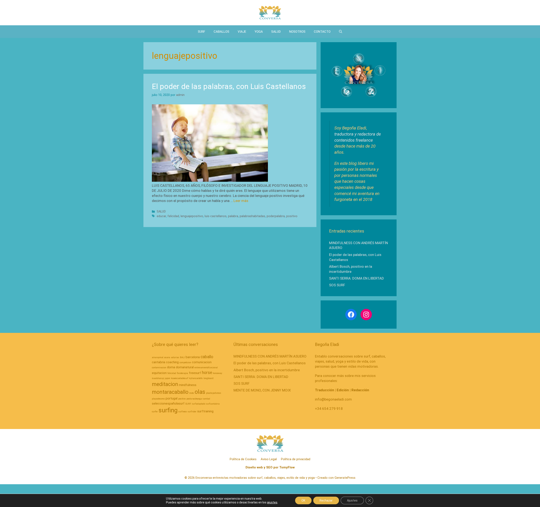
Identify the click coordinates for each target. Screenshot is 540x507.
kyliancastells (196, 378)
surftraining (205, 411)
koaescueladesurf (179, 378)
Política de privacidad (295, 459)
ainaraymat (157, 357)
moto (191, 393)
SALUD (276, 32)
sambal (206, 398)
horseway (217, 373)
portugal (171, 398)
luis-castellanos (216, 216)
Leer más (241, 201)
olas (200, 392)
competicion (185, 362)
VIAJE (242, 32)
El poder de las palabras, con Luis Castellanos (229, 86)
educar (161, 216)
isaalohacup (158, 378)
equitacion (159, 373)
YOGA (259, 32)
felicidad (173, 216)
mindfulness (187, 385)
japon (167, 378)
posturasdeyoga (194, 398)
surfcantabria (213, 403)
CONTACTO (322, 32)
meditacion (165, 384)
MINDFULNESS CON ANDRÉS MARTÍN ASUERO (270, 356)
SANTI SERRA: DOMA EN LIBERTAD (356, 278)
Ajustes (352, 500)
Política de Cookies (243, 459)
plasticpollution (213, 393)
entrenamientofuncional (206, 367)
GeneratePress (345, 478)
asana (167, 357)
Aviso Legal (269, 459)
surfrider (192, 411)
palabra (233, 216)
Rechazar (326, 500)
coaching (172, 362)
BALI (182, 357)
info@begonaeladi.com (333, 399)
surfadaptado (198, 403)
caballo (207, 356)
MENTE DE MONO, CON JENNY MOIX (262, 390)
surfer (155, 411)
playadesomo (158, 398)
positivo (291, 216)
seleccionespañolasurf (168, 403)
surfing (168, 410)
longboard (208, 378)
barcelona (193, 357)
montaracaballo (170, 392)
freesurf (195, 373)
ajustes (272, 502)
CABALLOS (221, 32)
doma (171, 367)
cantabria (158, 362)
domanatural (185, 367)
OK (303, 500)
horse (207, 372)
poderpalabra (276, 216)
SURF (201, 32)
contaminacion (159, 367)
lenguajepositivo (192, 216)
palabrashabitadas (252, 216)
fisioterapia (182, 373)
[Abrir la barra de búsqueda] (340, 31)
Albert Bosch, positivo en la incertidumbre (267, 370)
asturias (175, 357)
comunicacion (202, 362)
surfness (182, 411)
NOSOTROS (297, 32)
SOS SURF (337, 285)
